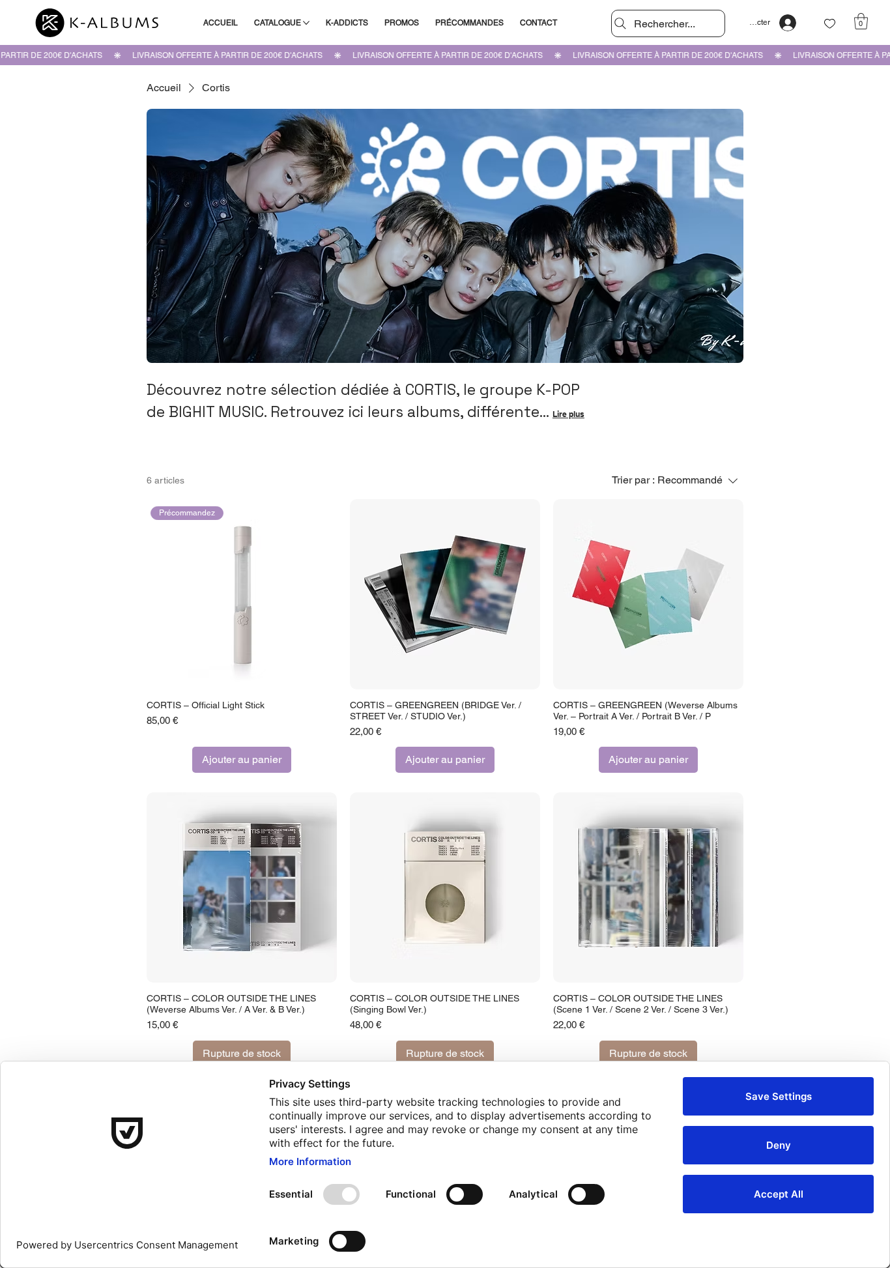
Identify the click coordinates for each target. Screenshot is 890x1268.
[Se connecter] (788, 22)
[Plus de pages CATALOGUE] (306, 23)
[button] (861, 21)
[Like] (830, 23)
